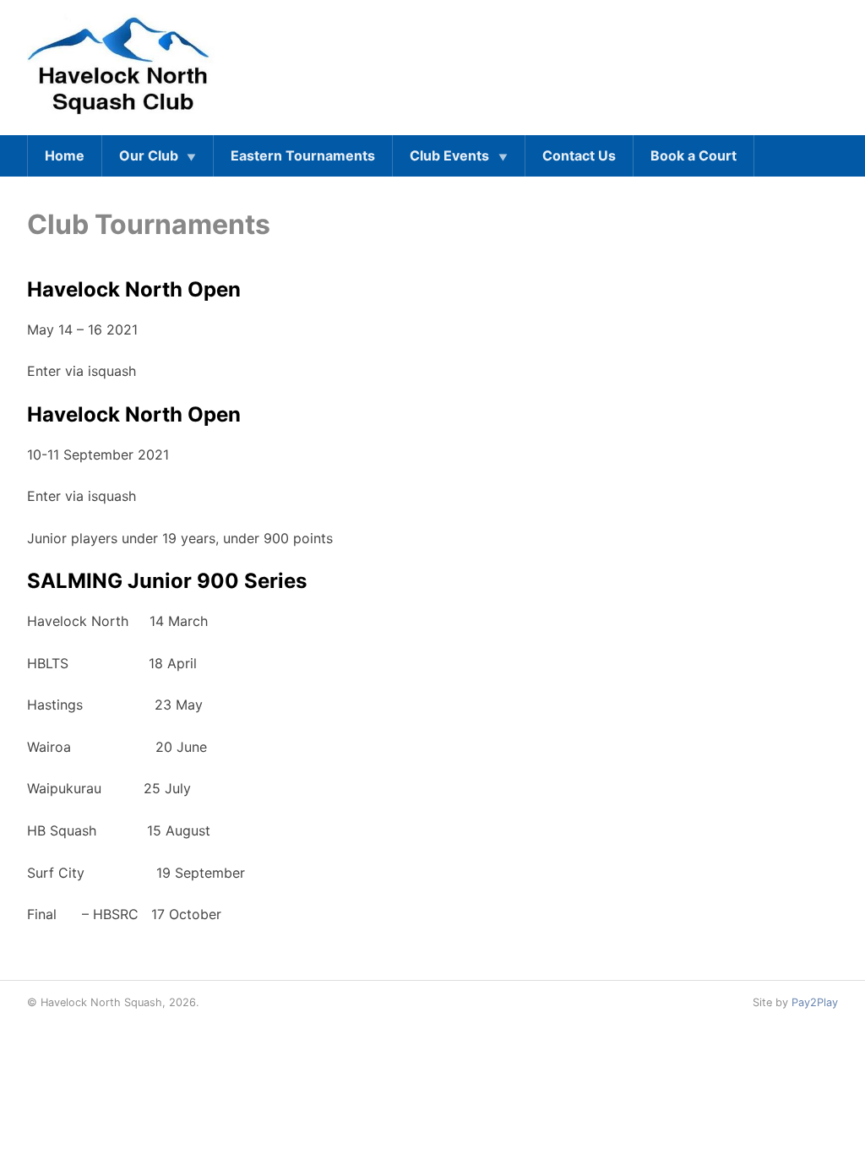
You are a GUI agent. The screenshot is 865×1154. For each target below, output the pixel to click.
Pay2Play (815, 1002)
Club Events (449, 155)
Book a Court (693, 155)
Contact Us (579, 155)
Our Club (148, 155)
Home (64, 155)
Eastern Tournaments (303, 155)
